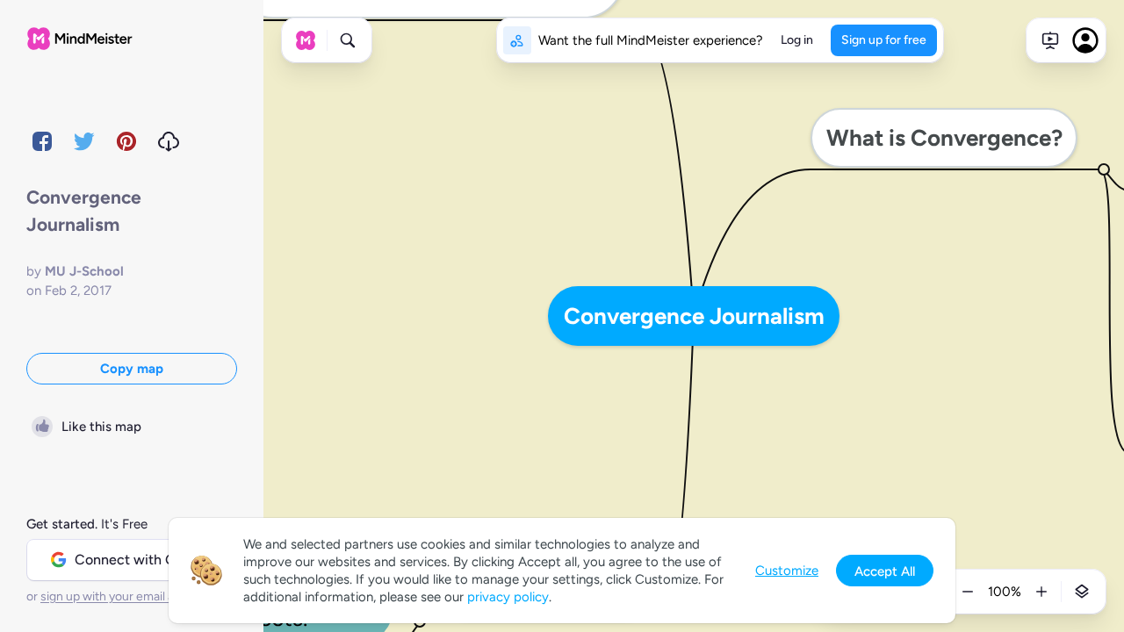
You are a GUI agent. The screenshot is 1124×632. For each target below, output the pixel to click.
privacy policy (508, 597)
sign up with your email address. (127, 596)
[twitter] (84, 141)
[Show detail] (1081, 591)
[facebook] (42, 141)
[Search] (347, 40)
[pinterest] (126, 141)
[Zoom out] (968, 591)
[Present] (1050, 40)
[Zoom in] (1041, 591)
